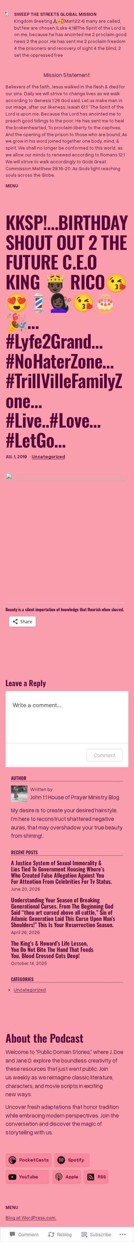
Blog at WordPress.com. (30, 1217)
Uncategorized (48, 456)
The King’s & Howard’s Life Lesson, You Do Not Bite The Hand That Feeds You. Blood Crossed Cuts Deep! (52, 949)
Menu (11, 185)
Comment (104, 755)
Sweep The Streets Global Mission (55, 14)
